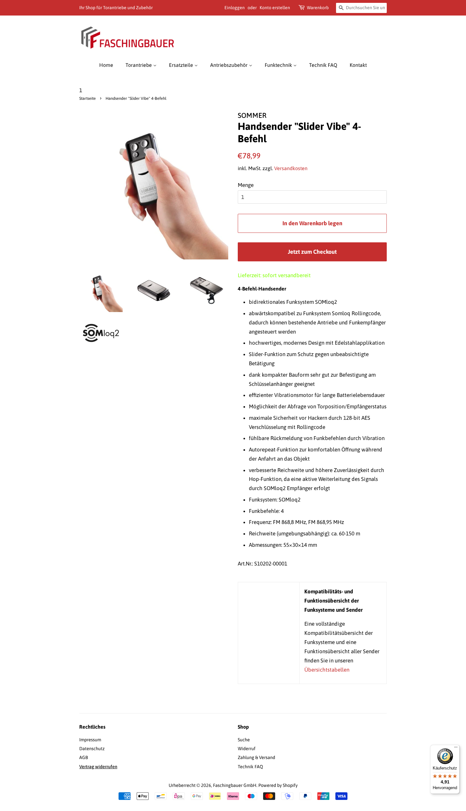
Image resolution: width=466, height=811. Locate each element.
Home (106, 65)
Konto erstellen (275, 7)
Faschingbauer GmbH (234, 785)
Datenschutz (92, 748)
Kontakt (358, 65)
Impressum (90, 739)
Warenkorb (318, 7)
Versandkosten (290, 168)
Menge (246, 185)
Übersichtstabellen (326, 670)
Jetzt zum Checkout (312, 251)
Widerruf (247, 748)
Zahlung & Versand (256, 757)
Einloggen (234, 7)
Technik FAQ (323, 65)
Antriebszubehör (229, 65)
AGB (83, 757)
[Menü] (456, 748)
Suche (244, 739)
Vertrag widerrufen (98, 766)
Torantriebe (139, 65)
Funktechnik (279, 65)
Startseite (87, 98)
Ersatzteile (181, 65)
